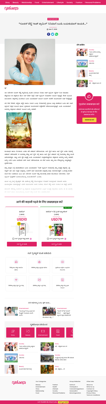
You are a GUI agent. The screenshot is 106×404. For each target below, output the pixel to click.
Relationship (27, 2)
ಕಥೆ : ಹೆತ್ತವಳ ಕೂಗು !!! (61, 346)
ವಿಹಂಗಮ (21, 358)
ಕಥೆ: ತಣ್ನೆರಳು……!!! (60, 369)
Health (55, 387)
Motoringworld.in (75, 393)
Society (70, 2)
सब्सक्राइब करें (89, 120)
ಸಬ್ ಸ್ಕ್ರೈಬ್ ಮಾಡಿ (22, 244)
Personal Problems (93, 2)
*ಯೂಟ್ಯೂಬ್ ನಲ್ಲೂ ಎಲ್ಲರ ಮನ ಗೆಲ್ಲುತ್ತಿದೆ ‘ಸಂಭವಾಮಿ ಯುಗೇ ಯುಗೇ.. (27, 313)
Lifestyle (60, 2)
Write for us (90, 387)
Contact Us (90, 389)
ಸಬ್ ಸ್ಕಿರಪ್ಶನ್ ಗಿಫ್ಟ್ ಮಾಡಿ (21, 239)
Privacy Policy (91, 393)
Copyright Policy (92, 391)
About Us (90, 385)
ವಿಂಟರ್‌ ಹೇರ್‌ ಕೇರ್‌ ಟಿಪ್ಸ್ (25, 369)
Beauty (16, 2)
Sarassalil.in (74, 391)
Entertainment (48, 2)
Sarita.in (72, 385)
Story (7, 2)
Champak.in (74, 387)
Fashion (79, 2)
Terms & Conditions (93, 395)
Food (37, 2)
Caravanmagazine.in (77, 389)
